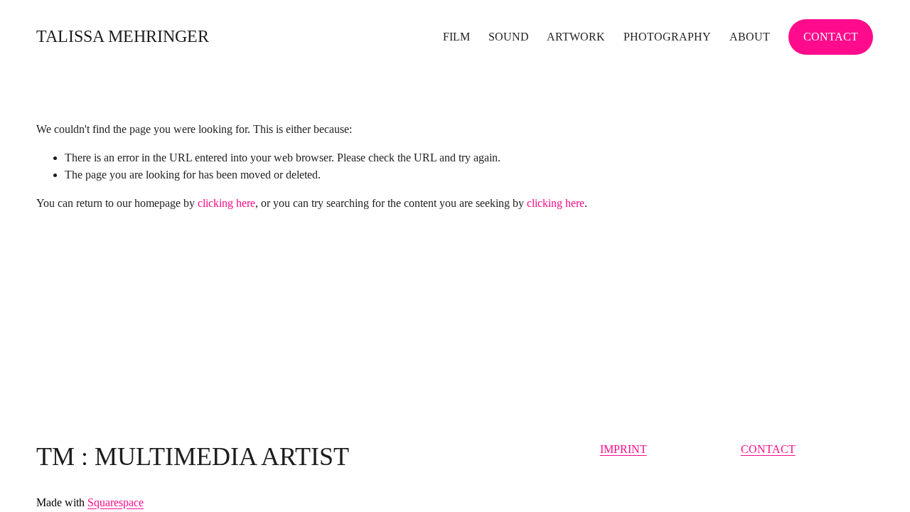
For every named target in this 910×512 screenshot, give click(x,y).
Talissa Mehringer (122, 36)
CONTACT (830, 37)
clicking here (226, 203)
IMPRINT (623, 449)
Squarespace (115, 502)
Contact (768, 449)
